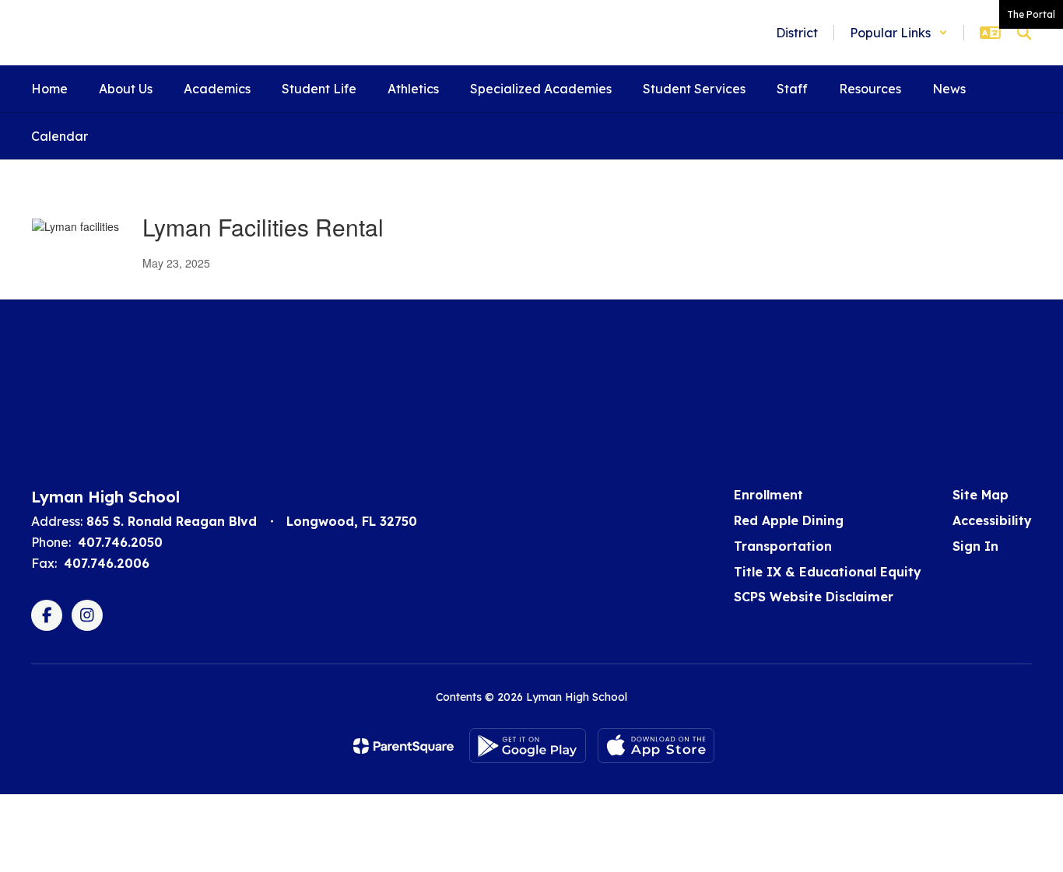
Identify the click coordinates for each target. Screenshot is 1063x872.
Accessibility (992, 520)
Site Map (980, 495)
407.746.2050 (120, 542)
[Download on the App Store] (656, 745)
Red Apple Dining (789, 520)
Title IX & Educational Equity (827, 572)
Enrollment (768, 495)
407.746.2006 (106, 563)
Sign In (975, 546)
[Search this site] (1024, 32)
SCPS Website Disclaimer (813, 596)
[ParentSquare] (403, 746)
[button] (899, 32)
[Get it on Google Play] (527, 745)
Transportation (783, 546)
